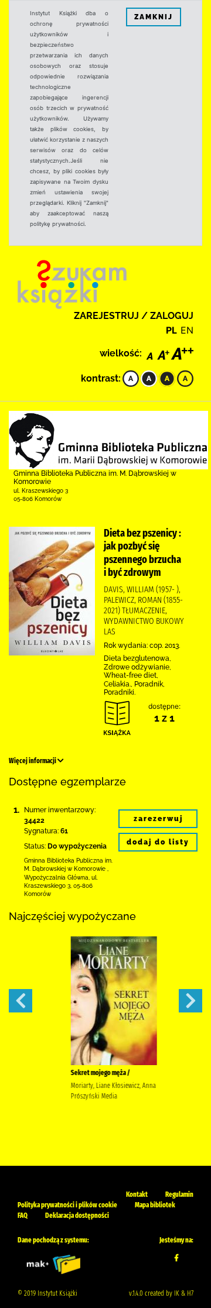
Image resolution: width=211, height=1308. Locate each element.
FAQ (23, 1215)
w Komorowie (86, 869)
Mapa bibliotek (155, 1205)
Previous (20, 1000)
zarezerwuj (158, 819)
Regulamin (179, 1194)
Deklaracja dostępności (77, 1215)
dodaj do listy (158, 842)
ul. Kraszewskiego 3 (40, 491)
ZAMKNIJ (153, 17)
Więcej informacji (33, 761)
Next (190, 1000)
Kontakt (137, 1194)
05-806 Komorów (37, 499)
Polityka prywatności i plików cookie (67, 1205)
